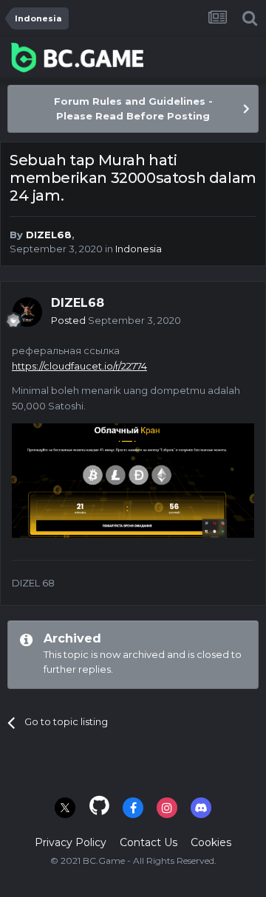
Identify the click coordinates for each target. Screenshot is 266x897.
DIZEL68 (49, 234)
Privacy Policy (70, 842)
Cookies (211, 842)
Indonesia (138, 248)
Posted (116, 320)
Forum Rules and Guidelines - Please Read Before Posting (133, 108)
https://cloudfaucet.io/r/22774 (79, 366)
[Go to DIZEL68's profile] (27, 312)
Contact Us (148, 842)
